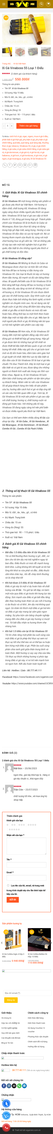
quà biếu (16, 143)
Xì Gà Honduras (37, 421)
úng (15, 1023)
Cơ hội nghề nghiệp (9, 1028)
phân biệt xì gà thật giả (12, 139)
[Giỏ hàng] (48, 4)
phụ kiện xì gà (29, 139)
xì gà (33, 146)
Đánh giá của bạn (15, 820)
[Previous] (6, 29)
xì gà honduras (26, 155)
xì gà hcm (15, 155)
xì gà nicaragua (14, 159)
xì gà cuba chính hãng (26, 149)
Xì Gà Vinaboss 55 (38, 159)
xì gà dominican (12, 152)
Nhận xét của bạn (15, 835)
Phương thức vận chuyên (38, 1036)
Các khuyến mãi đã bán (10, 1038)
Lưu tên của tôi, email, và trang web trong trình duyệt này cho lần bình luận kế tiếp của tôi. (26, 889)
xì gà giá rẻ (24, 152)
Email (10, 872)
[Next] (46, 29)
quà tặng (25, 143)
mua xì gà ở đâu (41, 136)
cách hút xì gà (15, 136)
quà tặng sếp (35, 143)
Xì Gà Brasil (42, 425)
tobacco (15, 146)
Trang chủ (6, 63)
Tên (9, 859)
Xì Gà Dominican (26, 425)
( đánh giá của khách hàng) (24, 74)
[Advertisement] (26, 459)
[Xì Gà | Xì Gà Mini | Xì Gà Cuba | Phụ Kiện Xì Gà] (22, 4)
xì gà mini (38, 155)
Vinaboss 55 (25, 146)
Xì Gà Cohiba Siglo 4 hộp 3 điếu (13, 955)
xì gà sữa (26, 159)
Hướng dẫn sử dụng (36, 1046)
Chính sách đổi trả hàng (37, 1041)
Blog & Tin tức (7, 1043)
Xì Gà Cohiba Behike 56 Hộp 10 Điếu (37, 955)
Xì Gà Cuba (21, 421)
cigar (24, 136)
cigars (30, 136)
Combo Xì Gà (8, 428)
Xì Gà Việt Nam (19, 63)
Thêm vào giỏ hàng (28, 125)
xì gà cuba (11, 149)
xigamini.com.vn (33, 1130)
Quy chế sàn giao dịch (10, 1033)
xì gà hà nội (34, 152)
